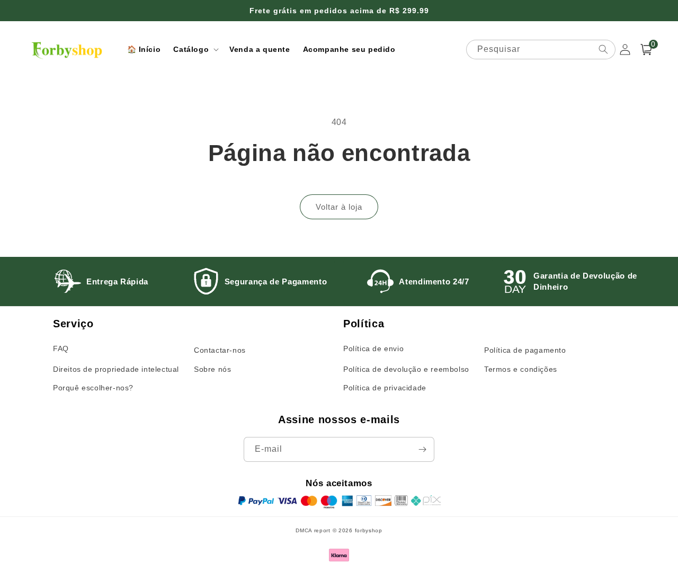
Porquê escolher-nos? (93, 387)
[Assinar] (422, 449)
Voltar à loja (339, 206)
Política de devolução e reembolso (406, 369)
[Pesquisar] (603, 49)
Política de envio (373, 348)
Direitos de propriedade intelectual (116, 369)
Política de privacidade (384, 387)
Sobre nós (212, 369)
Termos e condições (520, 369)
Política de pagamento (525, 350)
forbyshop (368, 530)
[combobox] (541, 49)
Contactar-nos (220, 350)
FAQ (61, 348)
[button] (195, 49)
